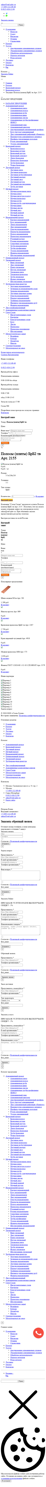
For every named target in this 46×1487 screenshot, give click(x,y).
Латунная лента (16, 170)
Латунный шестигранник (20, 184)
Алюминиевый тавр (18, 125)
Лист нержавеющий (18, 227)
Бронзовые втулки (17, 151)
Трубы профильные (18, 248)
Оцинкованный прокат (15, 258)
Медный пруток (16, 215)
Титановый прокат (13, 260)
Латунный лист (16, 179)
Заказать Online (7, 74)
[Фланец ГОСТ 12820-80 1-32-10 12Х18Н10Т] (2, 661)
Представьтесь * (7, 855)
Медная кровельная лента (20, 191)
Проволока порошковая (19, 329)
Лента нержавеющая (18, 224)
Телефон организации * (10, 864)
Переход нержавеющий (19, 298)
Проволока (14, 326)
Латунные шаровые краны (21, 293)
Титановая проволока (19, 274)
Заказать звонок (7, 20)
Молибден (14, 341)
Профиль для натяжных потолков (23, 139)
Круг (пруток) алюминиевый (22, 132)
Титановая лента (17, 272)
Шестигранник (16, 331)
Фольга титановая (17, 279)
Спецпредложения (13, 345)
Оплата (9, 62)
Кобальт (13, 338)
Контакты (10, 65)
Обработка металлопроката (21, 53)
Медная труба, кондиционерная (23, 203)
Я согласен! (6, 1481)
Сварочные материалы (19, 243)
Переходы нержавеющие (20, 231)
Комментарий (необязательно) (13, 435)
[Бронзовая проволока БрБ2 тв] (2, 621)
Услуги (8, 46)
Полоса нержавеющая (19, 234)
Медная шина (15, 205)
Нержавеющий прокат (15, 217)
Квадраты (14, 317)
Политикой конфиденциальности (23, 841)
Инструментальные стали (20, 315)
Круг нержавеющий (18, 222)
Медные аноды (16, 208)
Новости (13, 32)
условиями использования (11, 1478)
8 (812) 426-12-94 (8, 9)
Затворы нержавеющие (19, 291)
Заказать (5, 443)
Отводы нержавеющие (19, 229)
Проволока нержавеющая (20, 236)
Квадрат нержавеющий (19, 220)
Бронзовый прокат (13, 146)
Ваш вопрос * (6, 869)
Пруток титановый (18, 269)
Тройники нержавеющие (20, 300)
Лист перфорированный (15, 307)
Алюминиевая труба (18, 113)
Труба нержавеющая (18, 246)
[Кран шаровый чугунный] (2, 634)
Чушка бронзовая (17, 165)
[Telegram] (6, 13)
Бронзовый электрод (18, 155)
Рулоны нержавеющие (19, 241)
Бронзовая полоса (17, 148)
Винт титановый (17, 262)
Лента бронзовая (17, 158)
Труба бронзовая (17, 163)
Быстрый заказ (7, 500)
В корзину (40, 496)
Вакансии (14, 36)
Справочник (15, 41)
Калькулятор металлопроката (12, 352)
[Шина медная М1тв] (6, 594)
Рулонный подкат (17, 239)
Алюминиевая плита (18, 108)
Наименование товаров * (11, 924)
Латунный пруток (17, 182)
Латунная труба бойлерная (21, 174)
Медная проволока (17, 198)
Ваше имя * (5, 430)
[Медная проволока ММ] (2, 647)
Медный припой (17, 212)
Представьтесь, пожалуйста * (12, 988)
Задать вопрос (6, 709)
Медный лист (15, 210)
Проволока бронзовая (19, 160)
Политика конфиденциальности (32, 715)
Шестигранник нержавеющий (22, 255)
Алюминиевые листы (19, 117)
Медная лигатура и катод (20, 196)
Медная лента (15, 193)
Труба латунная (16, 186)
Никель (13, 343)
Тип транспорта (7, 998)
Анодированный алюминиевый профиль (27, 129)
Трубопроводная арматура (16, 284)
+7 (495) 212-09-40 (8, 7)
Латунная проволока (18, 172)
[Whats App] (6, 16)
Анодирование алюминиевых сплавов (25, 48)
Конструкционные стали (20, 319)
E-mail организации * (9, 860)
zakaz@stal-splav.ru (8, 4)
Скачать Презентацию (10, 355)
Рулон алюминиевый (18, 141)
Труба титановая (17, 277)
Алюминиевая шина (18, 115)
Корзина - (9, 1374)
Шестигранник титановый (21, 281)
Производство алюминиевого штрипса (26, 136)
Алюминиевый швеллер (20, 127)
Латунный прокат (13, 167)
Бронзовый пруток (17, 153)
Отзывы (13, 39)
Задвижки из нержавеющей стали (24, 288)
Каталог (9, 43)
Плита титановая (17, 267)
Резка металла (16, 58)
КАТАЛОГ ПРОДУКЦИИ (16, 103)
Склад (12, 34)
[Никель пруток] (2, 607)
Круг (12, 322)
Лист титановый (17, 265)
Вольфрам (14, 336)
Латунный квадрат (17, 177)
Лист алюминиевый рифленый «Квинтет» (27, 134)
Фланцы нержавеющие (19, 253)
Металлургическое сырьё (16, 334)
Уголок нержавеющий (19, 250)
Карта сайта (10, 800)
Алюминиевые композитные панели (20, 310)
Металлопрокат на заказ (15, 348)
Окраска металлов (17, 55)
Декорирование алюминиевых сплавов (26, 51)
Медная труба (15, 201)
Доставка (9, 60)
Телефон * (5, 433)
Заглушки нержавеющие (20, 286)
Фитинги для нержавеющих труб (23, 303)
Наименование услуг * (10, 1040)
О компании (11, 29)
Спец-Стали (10, 312)
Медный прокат (12, 189)
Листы (13, 324)
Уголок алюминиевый (19, 144)
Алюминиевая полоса (19, 110)
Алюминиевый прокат (15, 106)
